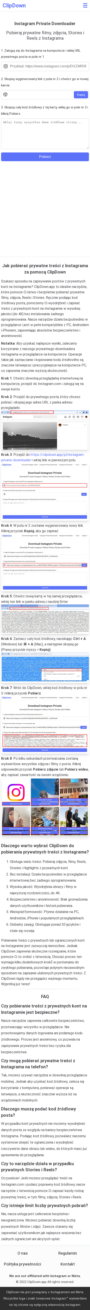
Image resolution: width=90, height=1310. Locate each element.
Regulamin (67, 1253)
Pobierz (45, 157)
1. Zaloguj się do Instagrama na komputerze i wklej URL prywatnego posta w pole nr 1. (41, 54)
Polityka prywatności (22, 1264)
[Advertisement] (45, 206)
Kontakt (68, 1264)
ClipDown (14, 5)
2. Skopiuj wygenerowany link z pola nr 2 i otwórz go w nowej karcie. (44, 82)
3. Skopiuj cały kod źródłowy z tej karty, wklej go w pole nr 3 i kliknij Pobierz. (44, 110)
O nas (22, 1253)
